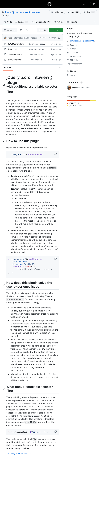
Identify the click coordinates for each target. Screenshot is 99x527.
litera (8, 12)
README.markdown (16, 44)
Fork (74, 12)
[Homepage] (49, 4)
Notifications (58, 12)
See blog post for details (18, 453)
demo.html (12, 49)
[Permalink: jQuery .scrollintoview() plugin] (4, 85)
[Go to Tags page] (26, 30)
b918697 (43, 38)
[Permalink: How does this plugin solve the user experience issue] (4, 284)
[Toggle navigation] (5, 4)
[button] (56, 154)
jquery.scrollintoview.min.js (19, 60)
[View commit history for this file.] (59, 38)
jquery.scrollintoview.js (17, 54)
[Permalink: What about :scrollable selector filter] (4, 388)
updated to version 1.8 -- (39, 54)
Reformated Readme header (25, 38)
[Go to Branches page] (21, 30)
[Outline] (59, 68)
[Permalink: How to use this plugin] (4, 141)
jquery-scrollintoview (26, 12)
